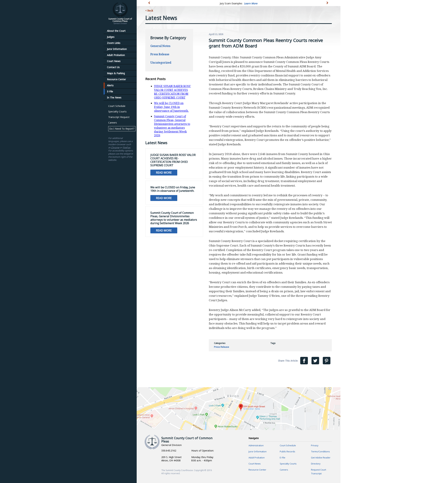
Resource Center (116, 79)
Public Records (287, 451)
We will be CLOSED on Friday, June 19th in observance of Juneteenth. (171, 107)
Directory (316, 463)
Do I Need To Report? (121, 128)
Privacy (314, 445)
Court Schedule (116, 106)
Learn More (250, 3)
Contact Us (113, 67)
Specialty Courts (117, 111)
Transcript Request (119, 117)
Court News (114, 61)
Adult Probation (116, 55)
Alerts (110, 85)
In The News (114, 97)
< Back (149, 10)
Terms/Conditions (320, 451)
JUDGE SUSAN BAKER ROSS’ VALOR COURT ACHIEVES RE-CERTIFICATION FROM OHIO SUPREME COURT (172, 91)
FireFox (126, 147)
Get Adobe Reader (320, 457)
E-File (110, 91)
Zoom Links (113, 43)
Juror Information (117, 49)
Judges (110, 36)
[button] (327, 5)
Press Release (159, 54)
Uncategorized (160, 62)
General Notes (160, 46)
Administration (256, 445)
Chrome (115, 147)
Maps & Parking (116, 73)
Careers (112, 122)
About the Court (116, 30)
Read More (164, 172)
